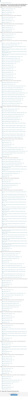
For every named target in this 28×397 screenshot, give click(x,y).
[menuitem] (0, 1)
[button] (0, 0)
